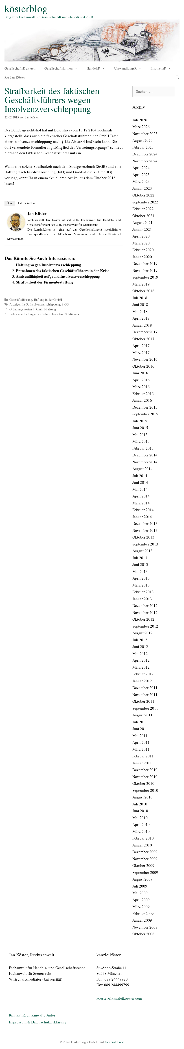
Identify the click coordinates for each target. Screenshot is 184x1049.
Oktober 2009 (143, 865)
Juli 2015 (139, 420)
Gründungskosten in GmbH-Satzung (32, 309)
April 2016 (141, 379)
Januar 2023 (142, 188)
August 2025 (142, 140)
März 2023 (141, 181)
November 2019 (145, 270)
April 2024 (141, 167)
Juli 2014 (139, 475)
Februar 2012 (143, 673)
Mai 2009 (140, 892)
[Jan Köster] (16, 229)
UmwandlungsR (125, 68)
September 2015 (145, 414)
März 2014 (141, 503)
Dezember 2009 (145, 851)
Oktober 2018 (143, 290)
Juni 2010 (140, 810)
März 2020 (141, 243)
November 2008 (145, 927)
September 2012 (145, 626)
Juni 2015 (140, 427)
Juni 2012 (140, 646)
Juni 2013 (140, 564)
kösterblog (26, 8)
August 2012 (142, 632)
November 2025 (145, 133)
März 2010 (141, 831)
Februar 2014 (143, 509)
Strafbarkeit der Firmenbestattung (44, 282)
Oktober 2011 (143, 701)
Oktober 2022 (143, 195)
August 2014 (142, 468)
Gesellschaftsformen (58, 68)
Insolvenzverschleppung (45, 304)
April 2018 (141, 318)
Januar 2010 (142, 845)
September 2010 (145, 790)
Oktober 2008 (143, 933)
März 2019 (141, 284)
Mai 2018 (140, 311)
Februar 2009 (143, 913)
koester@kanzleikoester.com (119, 998)
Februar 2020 (143, 249)
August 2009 (142, 879)
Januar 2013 (142, 598)
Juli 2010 (139, 804)
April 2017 (141, 345)
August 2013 (142, 550)
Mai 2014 (140, 489)
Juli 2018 (139, 297)
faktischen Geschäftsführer (47, 152)
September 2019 (145, 277)
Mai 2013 (140, 571)
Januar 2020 (142, 256)
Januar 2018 (142, 325)
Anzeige (14, 304)
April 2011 (141, 742)
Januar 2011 (142, 762)
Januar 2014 (142, 516)
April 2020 (141, 236)
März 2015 (141, 441)
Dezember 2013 (145, 523)
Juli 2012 (139, 639)
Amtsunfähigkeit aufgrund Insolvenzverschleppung (58, 276)
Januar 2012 (142, 680)
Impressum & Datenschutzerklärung (37, 1022)
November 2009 (145, 858)
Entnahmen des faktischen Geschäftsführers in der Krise (62, 270)
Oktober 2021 (143, 215)
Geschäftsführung (20, 299)
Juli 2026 (139, 119)
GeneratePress (115, 1042)
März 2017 (141, 352)
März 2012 (141, 667)
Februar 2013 (143, 591)
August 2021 (142, 222)
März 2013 (141, 585)
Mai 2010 (140, 817)
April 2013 (141, 578)
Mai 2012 (140, 653)
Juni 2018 (140, 304)
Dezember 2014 (145, 455)
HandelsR (93, 68)
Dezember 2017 (145, 331)
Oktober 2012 (143, 619)
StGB (65, 304)
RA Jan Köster (14, 77)
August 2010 (142, 797)
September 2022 (145, 202)
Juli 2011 (139, 721)
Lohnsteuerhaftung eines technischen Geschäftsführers (44, 314)
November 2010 (145, 776)
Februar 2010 (143, 838)
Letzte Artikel (26, 203)
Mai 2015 (140, 434)
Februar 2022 (143, 208)
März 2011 (141, 749)
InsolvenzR (158, 68)
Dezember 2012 (145, 605)
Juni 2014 (140, 482)
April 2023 (141, 174)
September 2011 (145, 708)
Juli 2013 (139, 557)
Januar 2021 (142, 229)
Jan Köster (36, 213)
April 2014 (141, 496)
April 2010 (141, 824)
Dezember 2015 (145, 407)
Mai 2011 (140, 735)
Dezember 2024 (145, 154)
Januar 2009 (142, 920)
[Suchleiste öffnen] (177, 77)
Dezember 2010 (145, 769)
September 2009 (145, 872)
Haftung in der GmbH (48, 299)
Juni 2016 (140, 372)
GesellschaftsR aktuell (19, 68)
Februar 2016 (143, 393)
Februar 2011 (143, 756)
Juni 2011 (140, 728)
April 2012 (141, 660)
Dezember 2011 (145, 687)
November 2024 (145, 161)
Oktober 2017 (143, 338)
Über (10, 203)
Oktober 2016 (143, 366)
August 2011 (142, 715)
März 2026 (141, 126)
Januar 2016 (142, 400)
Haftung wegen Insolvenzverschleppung (48, 265)
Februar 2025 (143, 147)
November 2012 (145, 612)
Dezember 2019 (145, 263)
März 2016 (141, 386)
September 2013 (145, 544)
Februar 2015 (143, 448)
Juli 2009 (139, 886)
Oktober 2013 (143, 537)
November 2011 (145, 694)
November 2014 (145, 462)
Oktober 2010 (143, 783)
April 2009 (141, 899)
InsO (25, 304)
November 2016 (145, 359)
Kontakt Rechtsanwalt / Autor (32, 1015)
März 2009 (141, 906)
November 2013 (145, 530)
